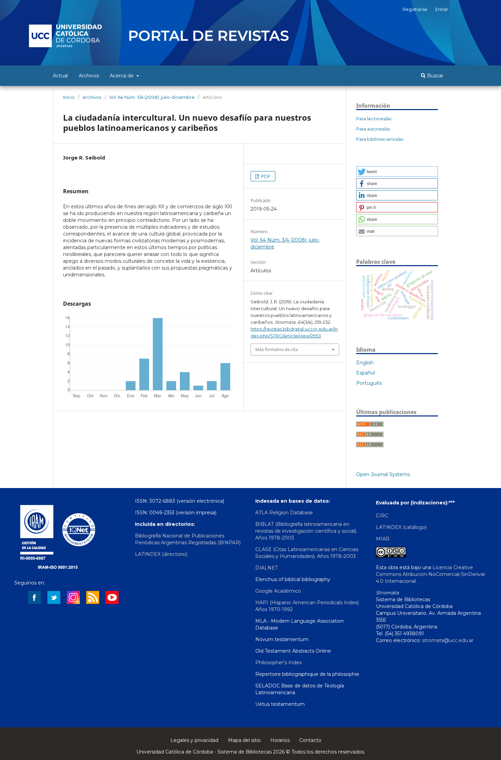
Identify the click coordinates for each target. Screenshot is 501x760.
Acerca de (122, 76)
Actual (60, 76)
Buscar (434, 76)
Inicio (69, 97)
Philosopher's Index (278, 662)
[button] (397, 171)
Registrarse (415, 9)
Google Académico (278, 591)
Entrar (441, 9)
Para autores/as (373, 129)
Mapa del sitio (244, 740)
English (365, 363)
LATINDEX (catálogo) (401, 527)
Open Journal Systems (383, 474)
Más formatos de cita (276, 349)
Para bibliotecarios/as (379, 139)
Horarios (280, 740)
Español (365, 373)
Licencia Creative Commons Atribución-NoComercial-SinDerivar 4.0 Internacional (430, 574)
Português (369, 383)
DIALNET (266, 568)
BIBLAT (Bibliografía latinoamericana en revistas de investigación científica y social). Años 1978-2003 (306, 531)
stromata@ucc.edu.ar (447, 640)
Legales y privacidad (194, 740)
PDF (265, 176)
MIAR (383, 539)
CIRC (382, 516)
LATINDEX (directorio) (161, 554)
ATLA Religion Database (284, 513)
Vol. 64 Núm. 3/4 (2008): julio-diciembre (152, 97)
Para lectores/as (373, 118)
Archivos (89, 76)
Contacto (310, 740)
